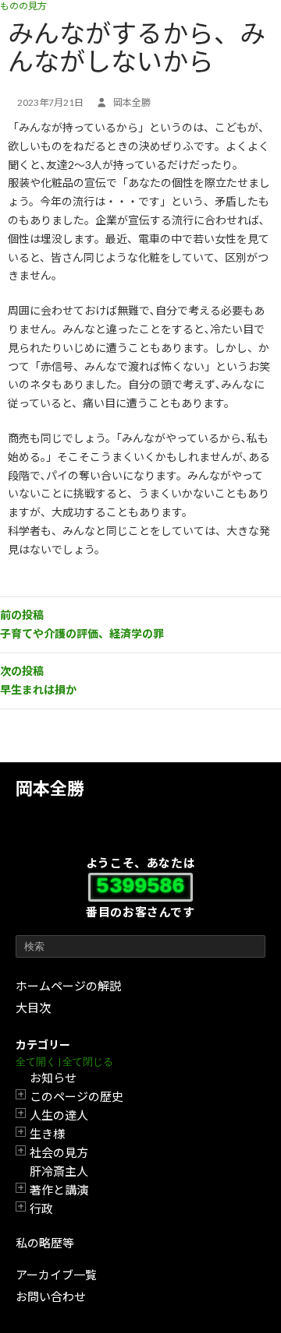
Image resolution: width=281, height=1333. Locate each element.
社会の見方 (59, 1152)
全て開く (36, 1061)
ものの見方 (23, 6)
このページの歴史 (76, 1096)
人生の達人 (59, 1115)
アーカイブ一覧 (56, 1275)
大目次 (33, 1008)
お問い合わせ (51, 1296)
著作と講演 (59, 1190)
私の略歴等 (45, 1243)
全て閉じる (87, 1061)
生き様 (47, 1134)
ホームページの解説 (68, 986)
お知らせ (53, 1078)
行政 (41, 1208)
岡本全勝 (50, 788)
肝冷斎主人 (59, 1171)
